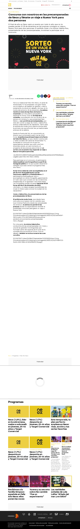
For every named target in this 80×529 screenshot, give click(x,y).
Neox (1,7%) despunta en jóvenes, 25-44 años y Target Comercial (40, 423)
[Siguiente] (71, 1)
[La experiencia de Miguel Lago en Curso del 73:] (56, 439)
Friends (25, 1)
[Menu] (70, 8)
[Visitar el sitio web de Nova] (40, 514)
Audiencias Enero (36, 449)
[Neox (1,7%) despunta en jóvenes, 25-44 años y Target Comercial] (40, 412)
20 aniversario (13, 1)
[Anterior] (9, 1)
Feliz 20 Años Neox (62, 101)
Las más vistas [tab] (58, 98)
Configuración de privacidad (36, 525)
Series (10, 8)
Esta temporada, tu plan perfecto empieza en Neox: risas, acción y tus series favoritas (60, 424)
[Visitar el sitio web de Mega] (45, 514)
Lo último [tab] (69, 98)
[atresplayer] (66, 5)
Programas (18, 8)
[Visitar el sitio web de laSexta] (29, 514)
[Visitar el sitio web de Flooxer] (50, 518)
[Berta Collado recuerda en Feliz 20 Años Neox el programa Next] (67, 439)
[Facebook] (9, 97)
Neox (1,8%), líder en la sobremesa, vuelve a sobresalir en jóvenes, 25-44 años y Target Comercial (17, 425)
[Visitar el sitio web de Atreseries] (51, 514)
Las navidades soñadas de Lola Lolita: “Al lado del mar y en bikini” (65, 114)
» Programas (15, 355)
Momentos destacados (64, 110)
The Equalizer (51, 1)
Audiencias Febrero (15, 449)
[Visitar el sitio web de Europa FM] (61, 514)
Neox (9, 355)
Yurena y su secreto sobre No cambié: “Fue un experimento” (66, 105)
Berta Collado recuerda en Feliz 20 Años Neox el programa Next (66, 450)
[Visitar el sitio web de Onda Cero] (56, 514)
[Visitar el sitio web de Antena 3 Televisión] (23, 514)
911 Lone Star (38, 1)
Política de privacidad (41, 523)
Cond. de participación (65, 523)
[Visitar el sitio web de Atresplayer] (42, 518)
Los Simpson (20, 1)
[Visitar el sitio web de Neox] (34, 514)
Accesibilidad (49, 525)
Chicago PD (44, 1)
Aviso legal (32, 523)
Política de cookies (53, 523)
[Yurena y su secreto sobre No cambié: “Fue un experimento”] (40, 482)
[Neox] (18, 5)
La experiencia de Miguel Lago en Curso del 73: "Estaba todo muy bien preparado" (66, 124)
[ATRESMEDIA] (13, 516)
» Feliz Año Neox (23, 355)
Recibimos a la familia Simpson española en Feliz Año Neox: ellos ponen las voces (16, 494)
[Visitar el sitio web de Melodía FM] (67, 514)
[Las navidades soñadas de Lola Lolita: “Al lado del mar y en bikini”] (61, 482)
